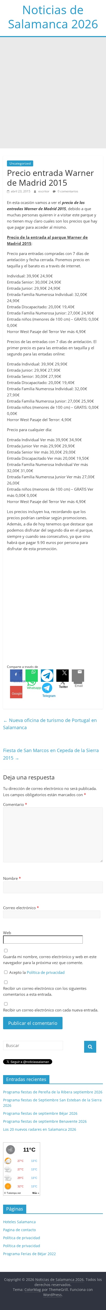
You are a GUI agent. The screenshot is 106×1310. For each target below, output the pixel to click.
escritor (44, 191)
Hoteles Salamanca (19, 1221)
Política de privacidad (46, 972)
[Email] (78, 675)
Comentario (15, 804)
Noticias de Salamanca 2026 (53, 17)
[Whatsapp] (31, 675)
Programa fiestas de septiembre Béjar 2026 (40, 1113)
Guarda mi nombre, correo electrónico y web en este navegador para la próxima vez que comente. (49, 959)
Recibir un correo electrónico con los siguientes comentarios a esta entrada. (44, 991)
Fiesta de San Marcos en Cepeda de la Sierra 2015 (51, 754)
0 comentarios (67, 191)
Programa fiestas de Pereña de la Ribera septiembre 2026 (52, 1092)
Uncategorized (20, 163)
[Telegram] (47, 675)
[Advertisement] (53, 93)
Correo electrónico (21, 907)
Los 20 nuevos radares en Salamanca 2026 (39, 1129)
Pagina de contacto (19, 1229)
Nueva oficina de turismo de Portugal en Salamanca (50, 724)
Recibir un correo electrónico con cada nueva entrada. (50, 1010)
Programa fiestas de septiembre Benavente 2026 (45, 1121)
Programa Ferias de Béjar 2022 (29, 1253)
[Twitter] (62, 675)
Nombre (12, 878)
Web (7, 932)
